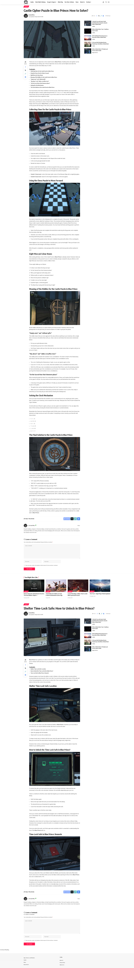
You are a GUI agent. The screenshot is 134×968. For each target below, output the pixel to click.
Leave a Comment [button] (29, 914)
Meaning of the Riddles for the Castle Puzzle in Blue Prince (44, 77)
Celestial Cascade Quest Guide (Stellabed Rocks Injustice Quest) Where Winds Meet (99, 23)
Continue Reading (4, 949)
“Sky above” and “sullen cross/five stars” (40, 81)
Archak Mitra (32, 14)
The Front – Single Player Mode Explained (100, 593)
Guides (26, 6)
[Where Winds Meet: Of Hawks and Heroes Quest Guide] (87, 51)
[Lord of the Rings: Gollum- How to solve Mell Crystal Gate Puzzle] (78, 586)
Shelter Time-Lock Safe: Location (38, 669)
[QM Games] (26, 2)
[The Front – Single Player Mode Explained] (100, 586)
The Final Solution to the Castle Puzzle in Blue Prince (42, 87)
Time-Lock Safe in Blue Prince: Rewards (40, 673)
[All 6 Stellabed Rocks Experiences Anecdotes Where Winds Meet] (87, 37)
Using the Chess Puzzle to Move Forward (40, 73)
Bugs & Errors (95, 52)
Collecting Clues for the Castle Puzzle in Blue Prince (42, 71)
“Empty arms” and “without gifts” (38, 79)
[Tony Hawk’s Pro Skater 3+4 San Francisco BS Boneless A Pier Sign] (56, 586)
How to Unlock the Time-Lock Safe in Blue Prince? (42, 671)
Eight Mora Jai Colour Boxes (37, 75)
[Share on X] (99, 16)
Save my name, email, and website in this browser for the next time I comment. (41, 565)
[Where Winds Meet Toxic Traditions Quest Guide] (87, 31)
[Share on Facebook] (97, 16)
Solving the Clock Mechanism (37, 85)
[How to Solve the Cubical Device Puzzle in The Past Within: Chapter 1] (34, 586)
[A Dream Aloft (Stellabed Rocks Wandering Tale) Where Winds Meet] (87, 44)
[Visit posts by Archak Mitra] (26, 16)
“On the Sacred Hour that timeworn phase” (40, 83)
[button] (103, 2)
